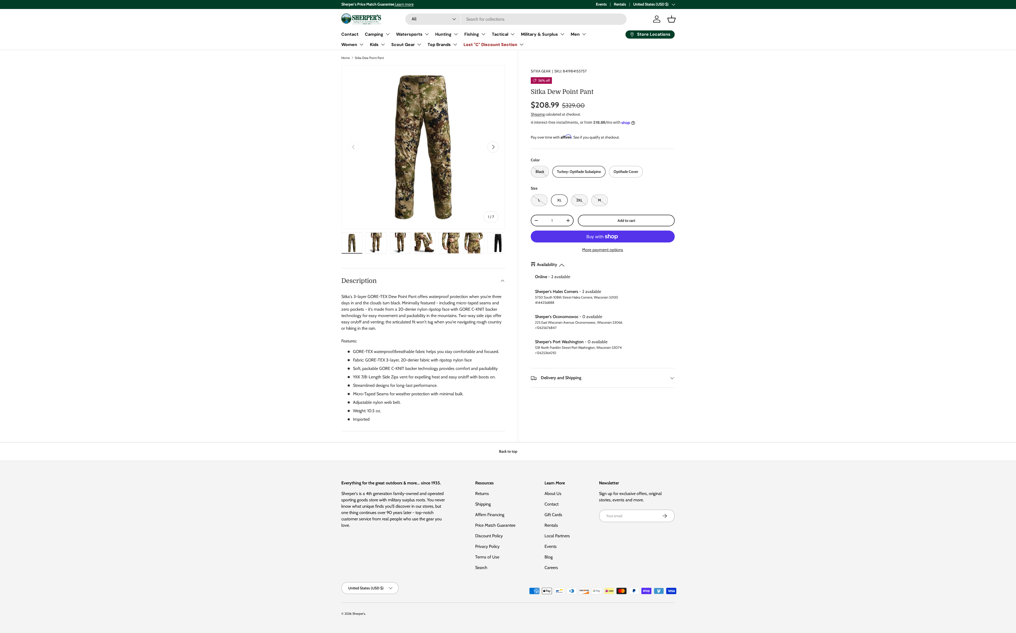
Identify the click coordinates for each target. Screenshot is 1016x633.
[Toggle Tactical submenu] (512, 34)
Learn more (404, 4)
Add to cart (626, 220)
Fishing (471, 34)
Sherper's (358, 614)
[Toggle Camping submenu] (387, 34)
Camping (374, 34)
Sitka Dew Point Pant (369, 58)
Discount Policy (489, 535)
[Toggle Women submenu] (361, 44)
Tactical (500, 34)
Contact (350, 34)
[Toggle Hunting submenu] (456, 34)
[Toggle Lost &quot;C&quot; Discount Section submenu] (521, 44)
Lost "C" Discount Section (490, 44)
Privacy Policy (487, 546)
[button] (671, 19)
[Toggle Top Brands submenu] (455, 44)
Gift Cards (553, 514)
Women (349, 44)
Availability (547, 264)
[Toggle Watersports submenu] (427, 34)
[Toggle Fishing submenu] (483, 34)
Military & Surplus (539, 34)
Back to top (508, 451)
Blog (549, 556)
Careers (551, 567)
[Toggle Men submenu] (584, 34)
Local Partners (557, 535)
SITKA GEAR (540, 71)
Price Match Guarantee (495, 525)
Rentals (620, 4)
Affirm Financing (489, 514)
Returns (482, 493)
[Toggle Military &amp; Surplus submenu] (562, 34)
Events (601, 4)
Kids (374, 44)
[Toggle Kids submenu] (383, 44)
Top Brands (439, 44)
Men (575, 34)
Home (345, 58)
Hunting (443, 34)
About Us (553, 493)
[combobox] (516, 19)
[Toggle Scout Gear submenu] (419, 44)
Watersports (409, 34)
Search (481, 567)
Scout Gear (403, 44)
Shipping (538, 114)
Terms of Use (487, 556)
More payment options (602, 250)
